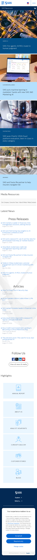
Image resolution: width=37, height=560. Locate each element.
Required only (18, 541)
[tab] (5, 202)
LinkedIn (20, 359)
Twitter (16, 359)
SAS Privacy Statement (13, 523)
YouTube (23, 359)
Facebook (13, 359)
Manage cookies (18, 546)
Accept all (18, 536)
